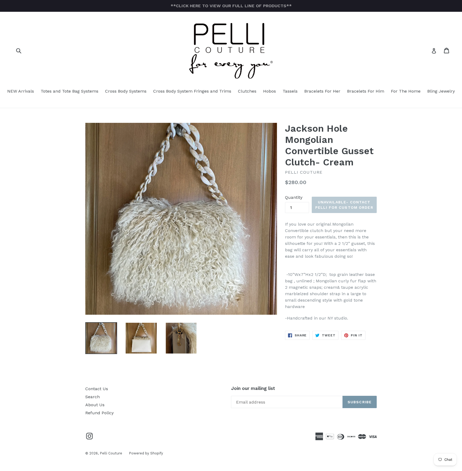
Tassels (290, 91)
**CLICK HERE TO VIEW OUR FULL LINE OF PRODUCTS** (231, 5)
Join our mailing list (253, 388)
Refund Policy (99, 412)
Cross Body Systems (126, 91)
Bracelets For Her (322, 91)
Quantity (293, 197)
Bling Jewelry (441, 91)
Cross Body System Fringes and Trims (192, 91)
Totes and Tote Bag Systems (69, 91)
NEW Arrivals (20, 91)
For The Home (406, 91)
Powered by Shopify (146, 453)
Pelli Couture (111, 453)
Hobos (269, 91)
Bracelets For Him (365, 91)
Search (92, 396)
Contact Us (96, 388)
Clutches (247, 91)
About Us (95, 404)
